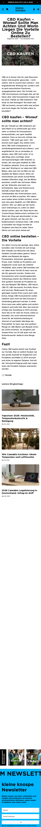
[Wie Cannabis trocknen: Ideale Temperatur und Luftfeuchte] (20, 439)
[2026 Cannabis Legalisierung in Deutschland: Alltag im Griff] (20, 475)
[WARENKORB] (38, 9)
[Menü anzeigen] (3, 9)
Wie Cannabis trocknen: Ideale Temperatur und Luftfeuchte (19, 455)
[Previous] (3, 2)
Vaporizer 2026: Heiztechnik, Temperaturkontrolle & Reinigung (18, 418)
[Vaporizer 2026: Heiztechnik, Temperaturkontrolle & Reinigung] (20, 400)
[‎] (20, 822)
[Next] (38, 2)
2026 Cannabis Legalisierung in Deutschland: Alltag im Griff (19, 491)
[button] (7, 9)
